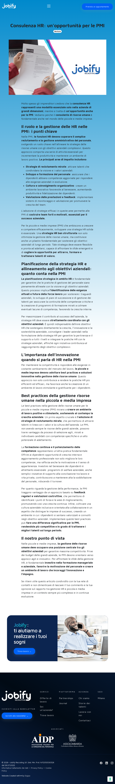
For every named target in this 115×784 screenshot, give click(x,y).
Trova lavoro (47, 715)
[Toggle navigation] (49, 6)
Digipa (27, 776)
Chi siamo (84, 698)
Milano (101, 698)
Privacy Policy (37, 768)
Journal (63, 703)
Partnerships (66, 698)
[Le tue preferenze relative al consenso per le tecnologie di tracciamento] (110, 779)
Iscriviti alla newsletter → (16, 716)
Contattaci (85, 720)
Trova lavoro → (24, 651)
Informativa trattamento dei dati (15, 768)
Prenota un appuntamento (97, 6)
